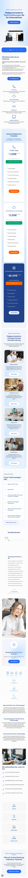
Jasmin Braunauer (14, 591)
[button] (14, 484)
